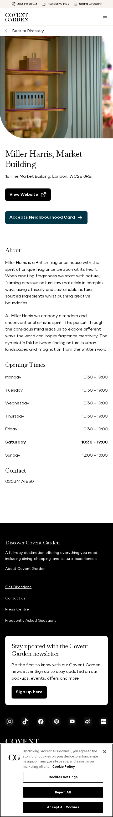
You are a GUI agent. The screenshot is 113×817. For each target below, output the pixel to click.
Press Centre (17, 609)
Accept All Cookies (63, 807)
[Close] (104, 752)
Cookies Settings (63, 777)
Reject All (63, 792)
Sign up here (29, 692)
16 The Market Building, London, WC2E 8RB (48, 176)
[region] (56, 780)
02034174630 (19, 481)
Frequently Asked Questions (30, 621)
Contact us (15, 598)
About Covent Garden (25, 569)
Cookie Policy (63, 767)
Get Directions (18, 587)
